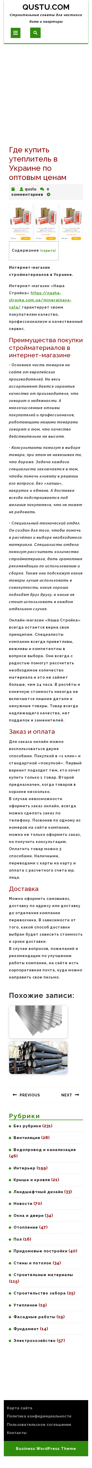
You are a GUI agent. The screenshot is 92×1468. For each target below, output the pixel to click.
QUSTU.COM (46, 7)
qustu (31, 189)
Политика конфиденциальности (39, 1416)
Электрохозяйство (35, 1340)
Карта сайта (19, 1408)
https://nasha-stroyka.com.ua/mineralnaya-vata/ (40, 300)
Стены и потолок (33, 1263)
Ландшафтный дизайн (38, 1192)
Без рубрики (27, 1126)
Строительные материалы (43, 1275)
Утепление (26, 1305)
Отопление (26, 1227)
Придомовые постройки (40, 1251)
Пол (18, 1239)
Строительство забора (40, 1293)
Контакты (17, 1432)
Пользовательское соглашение (39, 1424)
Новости (23, 1203)
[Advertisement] (46, 92)
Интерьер (25, 1168)
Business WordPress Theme (46, 1448)
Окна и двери (29, 1215)
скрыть (48, 250)
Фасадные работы (34, 1317)
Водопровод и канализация (45, 1149)
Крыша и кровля (32, 1180)
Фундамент (26, 1329)
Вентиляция (27, 1137)
